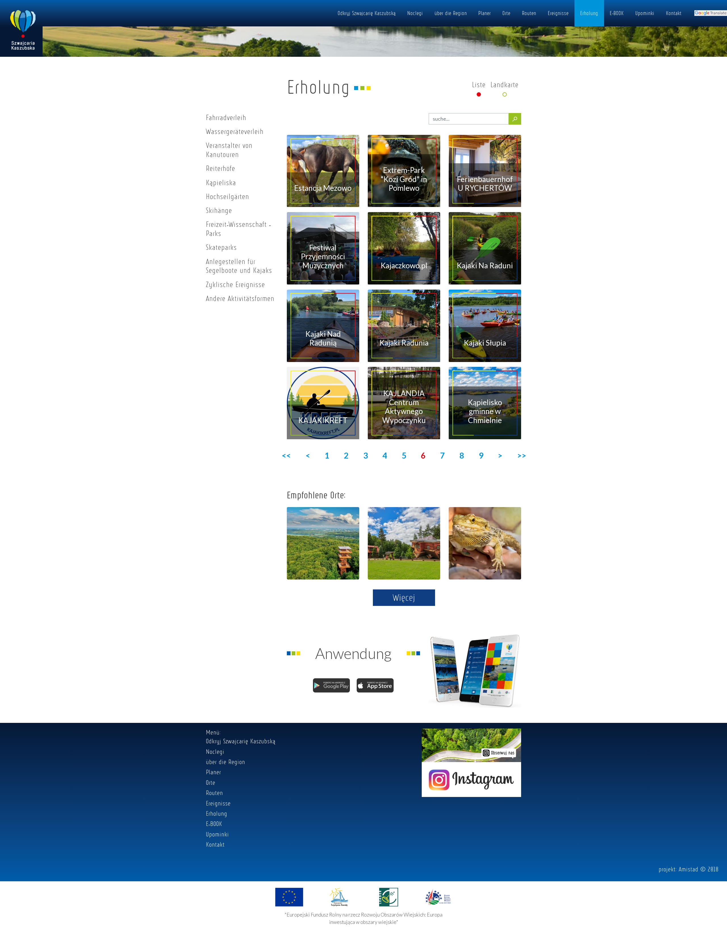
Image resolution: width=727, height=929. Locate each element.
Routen (529, 13)
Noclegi (415, 13)
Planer (484, 13)
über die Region (450, 13)
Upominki (644, 13)
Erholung (589, 13)
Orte (506, 13)
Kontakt (674, 13)
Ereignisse (558, 13)
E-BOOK (617, 13)
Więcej (404, 597)
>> (521, 455)
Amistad (688, 869)
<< (286, 455)
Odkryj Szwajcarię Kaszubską (367, 13)
